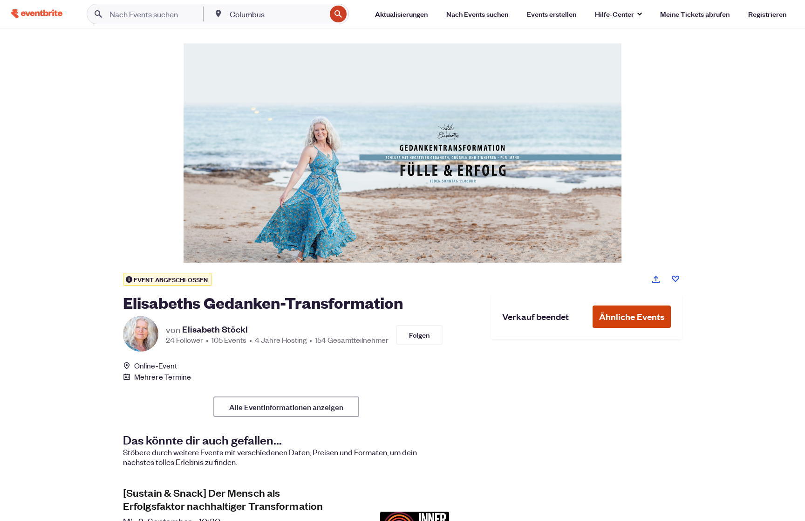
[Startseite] (36, 14)
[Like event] (675, 278)
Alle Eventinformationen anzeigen (286, 407)
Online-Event (155, 365)
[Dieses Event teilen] (656, 279)
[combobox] (277, 14)
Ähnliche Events (631, 316)
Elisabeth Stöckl (215, 329)
